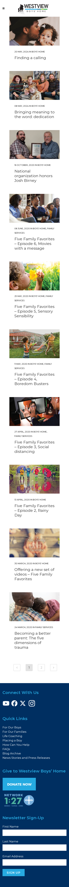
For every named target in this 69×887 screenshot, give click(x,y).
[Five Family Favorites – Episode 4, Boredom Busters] (34, 343)
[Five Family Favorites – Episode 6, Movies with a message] (34, 208)
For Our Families (14, 731)
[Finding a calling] (34, 31)
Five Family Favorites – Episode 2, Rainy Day (34, 510)
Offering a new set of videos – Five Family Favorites (34, 574)
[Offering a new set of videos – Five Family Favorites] (34, 542)
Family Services (23, 436)
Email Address (13, 856)
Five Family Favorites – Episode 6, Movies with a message (34, 244)
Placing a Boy (12, 740)
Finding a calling (30, 57)
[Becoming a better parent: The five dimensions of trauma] (34, 606)
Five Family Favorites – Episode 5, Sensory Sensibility (34, 311)
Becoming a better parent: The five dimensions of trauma (32, 640)
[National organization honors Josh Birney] (34, 144)
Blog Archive (12, 753)
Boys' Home (38, 51)
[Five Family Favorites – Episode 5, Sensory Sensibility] (34, 275)
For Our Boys (12, 727)
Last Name (10, 841)
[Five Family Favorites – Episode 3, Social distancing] (34, 411)
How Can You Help (16, 744)
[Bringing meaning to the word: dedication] (34, 85)
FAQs (6, 749)
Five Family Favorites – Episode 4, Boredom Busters (34, 379)
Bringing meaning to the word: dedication (34, 114)
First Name (11, 826)
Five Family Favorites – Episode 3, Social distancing (34, 447)
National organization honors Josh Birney (33, 176)
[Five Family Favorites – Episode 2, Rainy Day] (34, 479)
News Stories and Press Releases (26, 757)
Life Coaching (12, 736)
